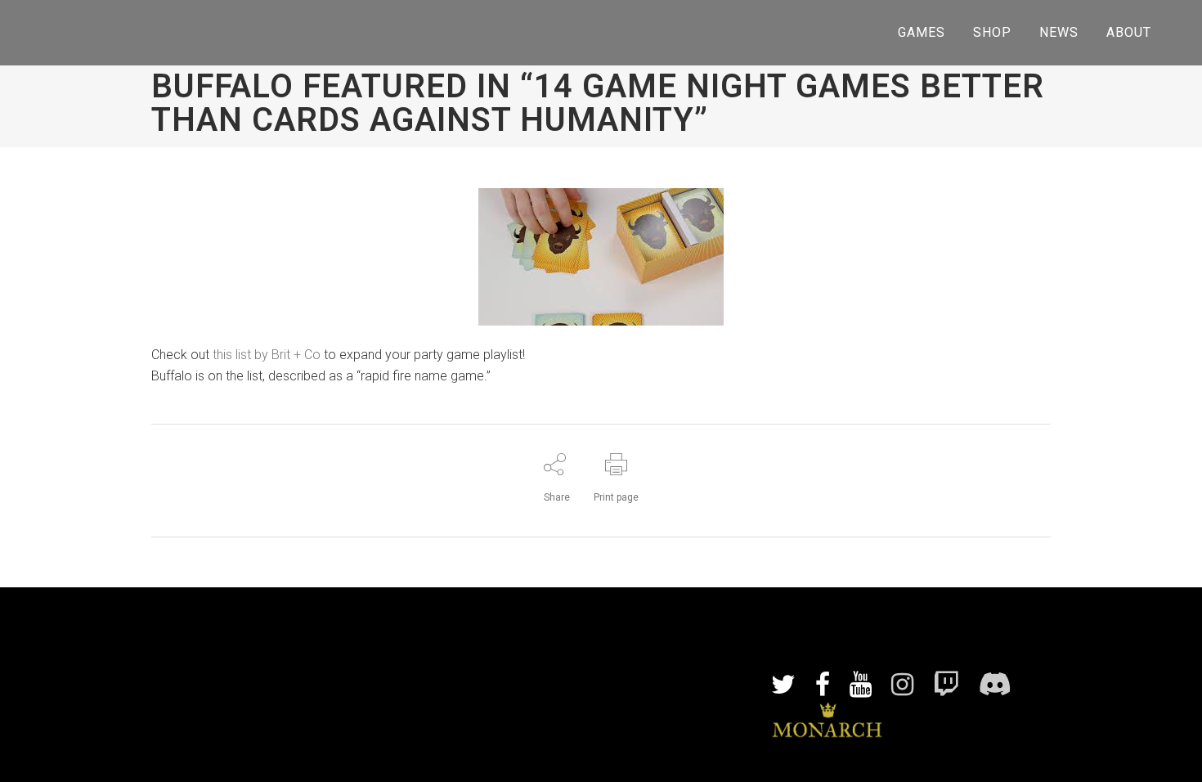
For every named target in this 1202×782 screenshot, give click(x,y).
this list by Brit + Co (267, 354)
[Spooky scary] (820, 597)
